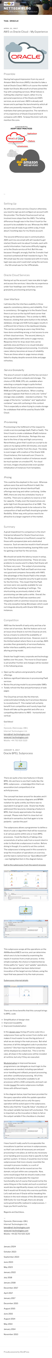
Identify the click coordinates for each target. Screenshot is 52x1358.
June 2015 (8, 1314)
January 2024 (10, 1246)
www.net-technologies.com (16, 737)
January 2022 (10, 1272)
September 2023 (11, 1257)
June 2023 (8, 1262)
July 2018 (8, 1277)
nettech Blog (17, 8)
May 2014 (8, 1324)
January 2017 (9, 1298)
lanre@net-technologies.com (17, 734)
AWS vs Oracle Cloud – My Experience (26, 31)
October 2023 (10, 1252)
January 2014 (10, 1329)
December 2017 (11, 1288)
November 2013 (11, 1334)
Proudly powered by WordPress (16, 1352)
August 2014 (9, 1319)
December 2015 (11, 1303)
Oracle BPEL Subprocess (18, 753)
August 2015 (9, 1308)
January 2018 (10, 1283)
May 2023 (8, 1267)
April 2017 (8, 1293)
